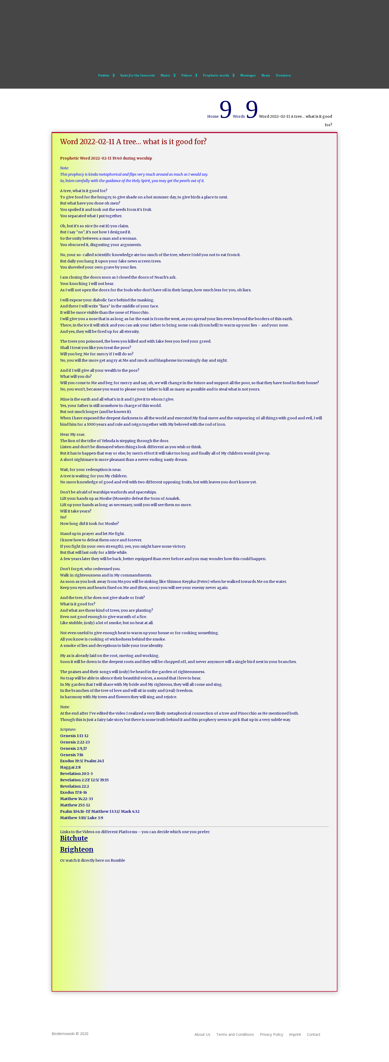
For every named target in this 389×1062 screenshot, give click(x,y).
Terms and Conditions (235, 1035)
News (265, 76)
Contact (313, 1035)
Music (165, 76)
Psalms (103, 76)
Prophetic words (216, 76)
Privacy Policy (271, 1035)
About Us (202, 1035)
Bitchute (74, 838)
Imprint (295, 1035)
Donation (283, 76)
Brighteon (76, 849)
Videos (186, 76)
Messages (248, 76)
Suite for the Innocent (137, 76)
